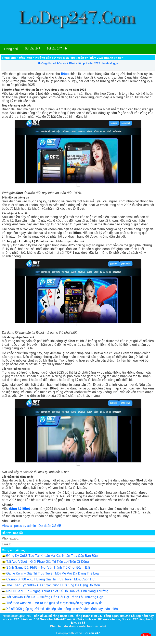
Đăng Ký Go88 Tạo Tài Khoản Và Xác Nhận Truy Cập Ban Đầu (52, 555)
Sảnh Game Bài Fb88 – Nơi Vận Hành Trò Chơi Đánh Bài (48, 567)
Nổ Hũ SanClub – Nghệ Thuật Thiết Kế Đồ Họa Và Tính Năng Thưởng (57, 591)
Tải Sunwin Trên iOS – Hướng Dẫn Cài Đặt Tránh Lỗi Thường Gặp (54, 597)
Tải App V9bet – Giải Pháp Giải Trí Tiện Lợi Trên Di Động (47, 561)
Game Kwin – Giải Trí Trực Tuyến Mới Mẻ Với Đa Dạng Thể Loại (53, 573)
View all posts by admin (19, 525)
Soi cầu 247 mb (57, 48)
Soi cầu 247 (32, 48)
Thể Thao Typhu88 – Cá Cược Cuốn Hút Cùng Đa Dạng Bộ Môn (53, 585)
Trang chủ (11, 49)
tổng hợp (25, 57)
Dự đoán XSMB (49, 525)
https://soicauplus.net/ (16, 615)
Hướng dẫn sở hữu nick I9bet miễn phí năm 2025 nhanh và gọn (78, 63)
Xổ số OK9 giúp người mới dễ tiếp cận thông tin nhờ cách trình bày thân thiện (62, 609)
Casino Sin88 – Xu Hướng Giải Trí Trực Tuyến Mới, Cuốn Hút (50, 579)
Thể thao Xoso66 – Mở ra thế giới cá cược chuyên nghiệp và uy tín (54, 603)
